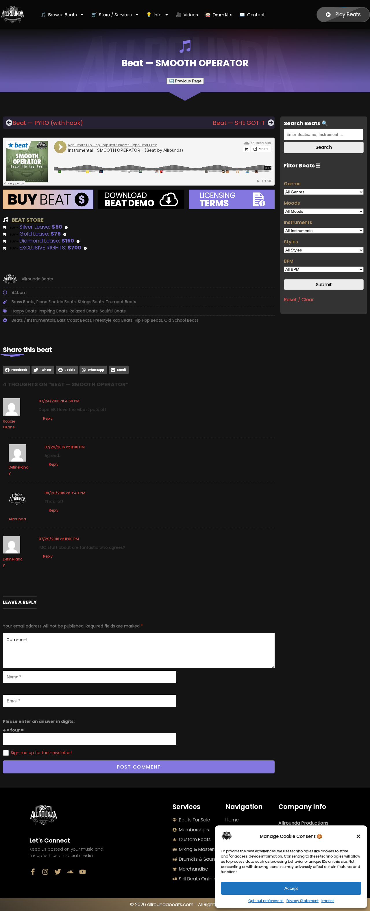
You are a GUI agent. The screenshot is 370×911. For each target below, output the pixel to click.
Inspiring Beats (53, 311)
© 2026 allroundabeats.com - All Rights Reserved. (185, 904)
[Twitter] (57, 872)
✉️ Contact (251, 15)
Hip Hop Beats (148, 320)
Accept (291, 888)
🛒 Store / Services (111, 15)
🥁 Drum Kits (218, 15)
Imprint (327, 900)
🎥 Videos (187, 15)
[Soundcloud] (70, 872)
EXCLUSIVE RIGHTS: (50, 247)
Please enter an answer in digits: (39, 721)
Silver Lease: (40, 226)
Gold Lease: (40, 233)
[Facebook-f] (32, 872)
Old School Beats (181, 320)
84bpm (19, 292)
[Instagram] (45, 872)
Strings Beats (91, 302)
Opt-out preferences (266, 900)
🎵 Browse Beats (59, 15)
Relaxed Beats (84, 311)
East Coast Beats (74, 320)
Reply (48, 418)
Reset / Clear (299, 299)
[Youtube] (82, 872)
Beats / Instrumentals (33, 320)
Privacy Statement (302, 900)
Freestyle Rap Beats (113, 320)
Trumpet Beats (121, 302)
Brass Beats (23, 302)
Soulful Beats (113, 311)
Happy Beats (24, 311)
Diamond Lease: (46, 240)
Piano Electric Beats (56, 302)
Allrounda (17, 518)
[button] (358, 836)
